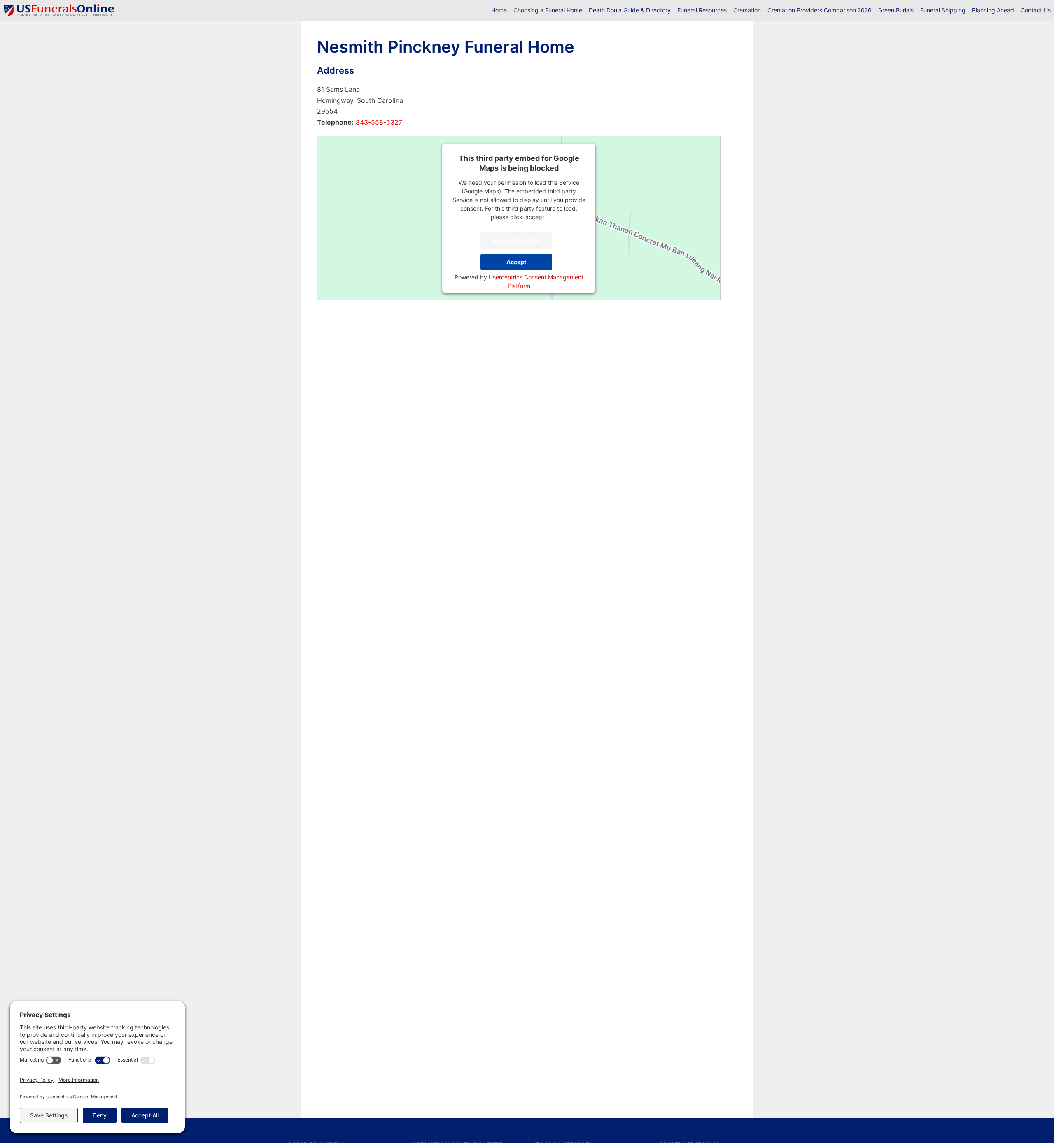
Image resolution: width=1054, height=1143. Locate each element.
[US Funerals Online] (59, 10)
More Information (516, 240)
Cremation (747, 10)
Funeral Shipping (942, 10)
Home (499, 10)
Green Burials (896, 10)
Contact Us (1036, 10)
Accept (516, 261)
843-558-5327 (378, 122)
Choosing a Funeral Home (547, 10)
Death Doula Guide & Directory (630, 10)
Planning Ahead (993, 10)
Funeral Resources (702, 10)
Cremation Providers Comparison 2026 (819, 10)
